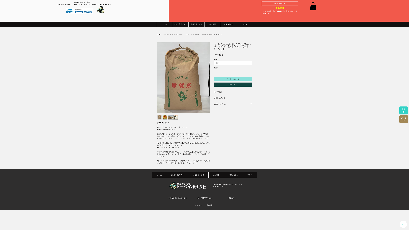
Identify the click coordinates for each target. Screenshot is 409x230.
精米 (216, 59)
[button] (313, 6)
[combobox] (233, 63)
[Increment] (222, 72)
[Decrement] (215, 72)
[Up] (403, 224)
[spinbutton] (219, 72)
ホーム (159, 34)
